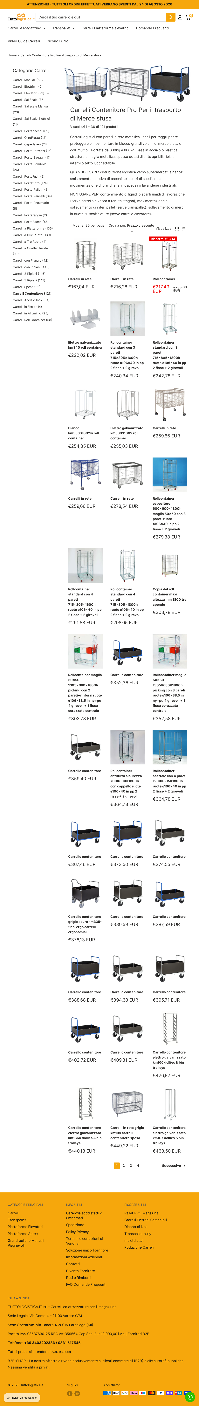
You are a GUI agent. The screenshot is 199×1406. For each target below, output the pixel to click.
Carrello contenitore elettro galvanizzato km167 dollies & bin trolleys (169, 1135)
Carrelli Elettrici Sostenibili (145, 1220)
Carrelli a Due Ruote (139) (32, 235)
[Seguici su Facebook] (69, 1393)
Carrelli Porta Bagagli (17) (32, 157)
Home (12, 55)
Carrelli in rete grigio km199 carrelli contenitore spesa (127, 1133)
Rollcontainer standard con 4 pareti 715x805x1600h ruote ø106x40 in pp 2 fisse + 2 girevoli (85, 602)
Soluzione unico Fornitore (87, 1250)
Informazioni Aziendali (84, 1257)
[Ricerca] (170, 17)
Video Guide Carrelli (24, 41)
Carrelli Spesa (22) (26, 287)
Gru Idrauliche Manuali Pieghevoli (26, 1242)
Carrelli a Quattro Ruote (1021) (30, 251)
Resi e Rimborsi (78, 1278)
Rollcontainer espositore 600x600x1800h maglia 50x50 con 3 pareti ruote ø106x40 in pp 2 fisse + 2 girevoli (169, 514)
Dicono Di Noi (58, 41)
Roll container (164, 279)
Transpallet (61, 28)
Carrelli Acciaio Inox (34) (31, 300)
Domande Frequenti (152, 28)
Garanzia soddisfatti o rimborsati (84, 1215)
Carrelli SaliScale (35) (29, 100)
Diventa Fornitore (80, 1271)
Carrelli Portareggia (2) (30, 215)
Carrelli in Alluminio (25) (30, 313)
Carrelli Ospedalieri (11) (30, 144)
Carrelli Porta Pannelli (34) (32, 196)
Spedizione (75, 1225)
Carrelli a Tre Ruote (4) (29, 241)
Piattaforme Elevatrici (25, 1227)
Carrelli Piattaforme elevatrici (105, 28)
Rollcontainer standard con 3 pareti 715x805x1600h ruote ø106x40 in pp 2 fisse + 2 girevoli (127, 355)
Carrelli (13, 1213)
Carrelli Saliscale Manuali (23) (31, 109)
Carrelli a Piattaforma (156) (33, 228)
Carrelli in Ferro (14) (27, 307)
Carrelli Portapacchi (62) (31, 131)
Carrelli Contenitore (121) (32, 293)
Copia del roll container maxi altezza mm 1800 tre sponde (169, 597)
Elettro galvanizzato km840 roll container (85, 344)
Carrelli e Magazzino (24, 28)
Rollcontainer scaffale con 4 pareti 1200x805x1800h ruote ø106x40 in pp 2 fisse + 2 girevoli (170, 781)
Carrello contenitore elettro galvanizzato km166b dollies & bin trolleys (85, 1135)
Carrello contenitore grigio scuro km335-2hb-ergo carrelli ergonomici (85, 924)
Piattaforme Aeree (23, 1234)
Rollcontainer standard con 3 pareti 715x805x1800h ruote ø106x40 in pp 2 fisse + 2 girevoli (169, 355)
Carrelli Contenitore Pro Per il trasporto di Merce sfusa (60, 55)
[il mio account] (180, 17)
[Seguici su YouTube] (77, 1393)
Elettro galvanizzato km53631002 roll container (126, 433)
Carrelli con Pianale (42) (30, 260)
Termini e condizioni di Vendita (84, 1241)
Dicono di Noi (135, 1227)
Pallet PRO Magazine (141, 1213)
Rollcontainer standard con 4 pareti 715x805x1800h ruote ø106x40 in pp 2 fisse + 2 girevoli (127, 602)
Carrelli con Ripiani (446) (31, 267)
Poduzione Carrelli (139, 1247)
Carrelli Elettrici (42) (28, 86)
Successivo (171, 1166)
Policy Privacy (77, 1232)
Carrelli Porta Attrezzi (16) (32, 151)
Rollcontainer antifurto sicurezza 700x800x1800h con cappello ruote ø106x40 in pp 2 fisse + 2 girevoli (126, 784)
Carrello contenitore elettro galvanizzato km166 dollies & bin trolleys (169, 1060)
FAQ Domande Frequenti (86, 1284)
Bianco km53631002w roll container (83, 433)
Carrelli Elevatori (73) (29, 93)
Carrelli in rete (80, 279)
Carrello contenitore (126, 675)
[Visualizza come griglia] (177, 228)
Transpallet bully (137, 1234)
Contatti (73, 1264)
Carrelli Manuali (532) (29, 80)
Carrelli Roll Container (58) (32, 320)
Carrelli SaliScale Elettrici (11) (31, 121)
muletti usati (134, 1240)
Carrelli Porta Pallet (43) (31, 189)
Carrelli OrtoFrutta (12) (29, 138)
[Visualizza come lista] (183, 228)
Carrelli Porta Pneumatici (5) (31, 205)
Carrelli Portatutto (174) (30, 183)
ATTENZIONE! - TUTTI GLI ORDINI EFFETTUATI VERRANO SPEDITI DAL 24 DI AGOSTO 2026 (99, 4)
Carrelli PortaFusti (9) (29, 176)
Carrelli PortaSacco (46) (31, 222)
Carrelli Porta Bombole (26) (29, 167)
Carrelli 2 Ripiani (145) (29, 274)
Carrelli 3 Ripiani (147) (29, 280)
